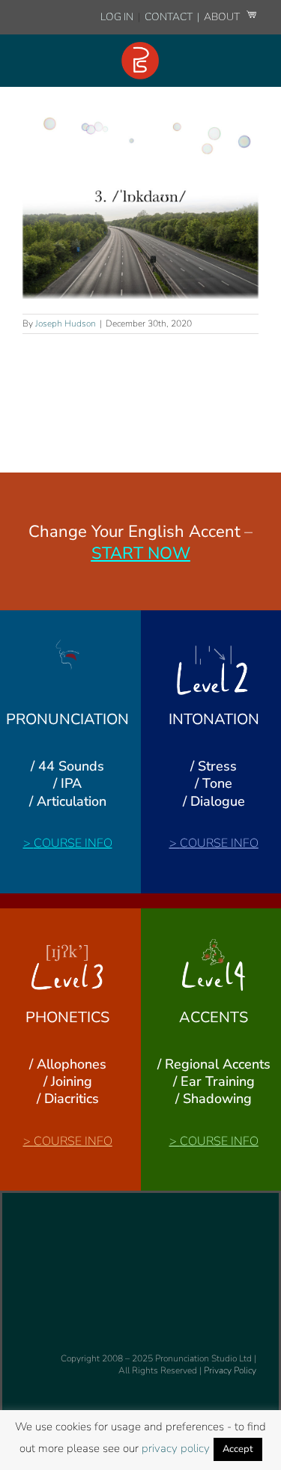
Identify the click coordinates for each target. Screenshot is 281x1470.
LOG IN (116, 17)
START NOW (140, 553)
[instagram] (29, 1214)
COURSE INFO (73, 843)
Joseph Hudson (65, 323)
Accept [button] (238, 1449)
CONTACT (170, 17)
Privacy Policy (230, 1370)
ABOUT (223, 17)
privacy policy (176, 1448)
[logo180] (140, 48)
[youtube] (53, 1214)
